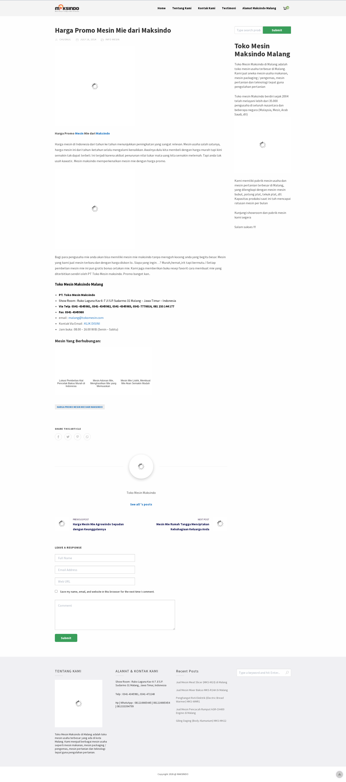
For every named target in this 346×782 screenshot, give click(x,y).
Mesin (79, 133)
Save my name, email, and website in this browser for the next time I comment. (107, 591)
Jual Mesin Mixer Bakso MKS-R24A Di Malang (202, 690)
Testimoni (229, 8)
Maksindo (103, 133)
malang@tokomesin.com (86, 318)
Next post (203, 519)
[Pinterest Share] (77, 436)
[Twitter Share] (67, 436)
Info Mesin (113, 39)
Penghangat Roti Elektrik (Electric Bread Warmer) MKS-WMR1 (200, 699)
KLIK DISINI (92, 323)
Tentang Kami (181, 8)
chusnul (65, 39)
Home (162, 8)
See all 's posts (141, 504)
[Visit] (141, 467)
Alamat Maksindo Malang (259, 8)
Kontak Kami (206, 8)
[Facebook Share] (58, 436)
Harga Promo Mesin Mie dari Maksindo (80, 406)
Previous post (81, 519)
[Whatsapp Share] (87, 436)
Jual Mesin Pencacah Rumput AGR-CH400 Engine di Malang (200, 711)
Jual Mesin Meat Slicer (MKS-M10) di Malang (201, 682)
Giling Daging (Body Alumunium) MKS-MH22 (201, 720)
